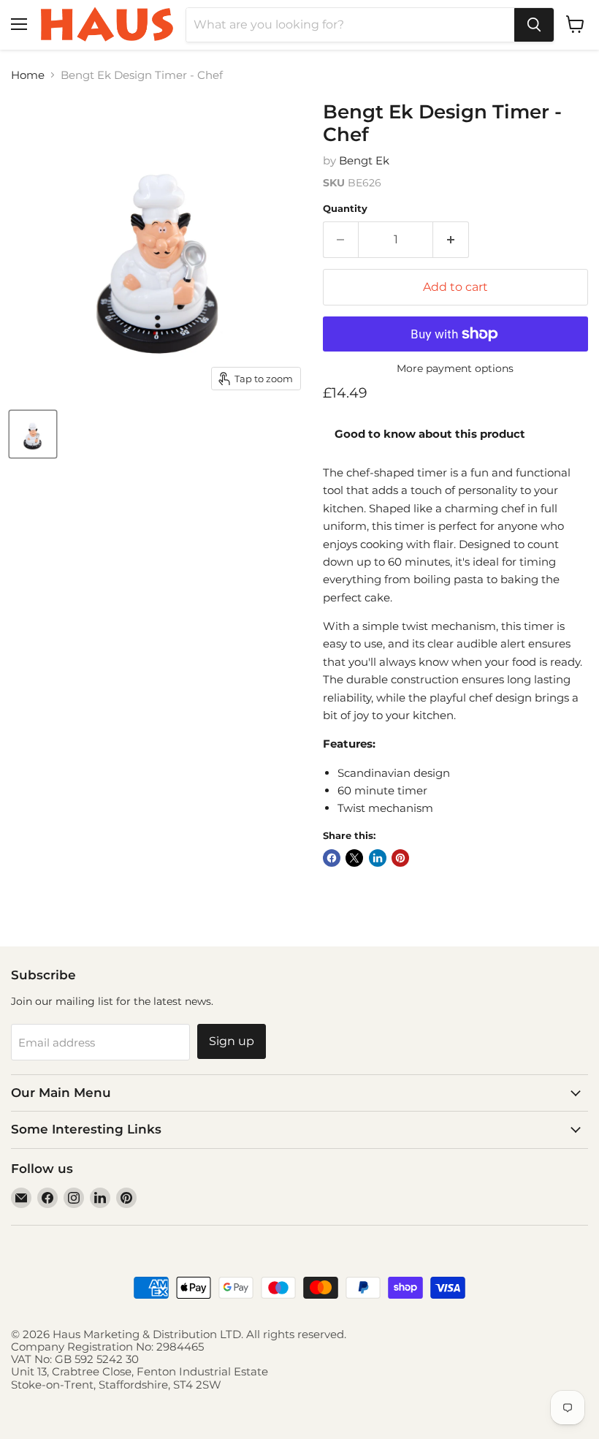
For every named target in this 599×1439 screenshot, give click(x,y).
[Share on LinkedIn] (377, 858)
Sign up (231, 1041)
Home (28, 75)
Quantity (345, 208)
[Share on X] (354, 858)
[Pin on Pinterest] (400, 858)
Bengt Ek (364, 160)
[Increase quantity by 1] (451, 239)
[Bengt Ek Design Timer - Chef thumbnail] (32, 434)
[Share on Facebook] (331, 858)
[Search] (534, 25)
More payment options (455, 368)
